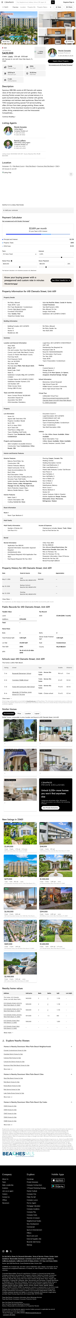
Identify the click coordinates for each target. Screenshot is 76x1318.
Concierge (30, 1179)
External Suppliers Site (34, 1239)
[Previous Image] (5, 730)
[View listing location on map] (40, 52)
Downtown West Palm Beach (45, 166)
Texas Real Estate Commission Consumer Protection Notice (19, 1299)
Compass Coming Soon (34, 1185)
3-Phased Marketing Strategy (36, 1188)
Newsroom (5, 1203)
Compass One (31, 1194)
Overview (15, 7)
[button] (2, 2)
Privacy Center (49, 1256)
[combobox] (33, 2)
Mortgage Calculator (33, 1206)
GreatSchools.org (31, 701)
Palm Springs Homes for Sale (12, 1089)
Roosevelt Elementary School (21, 673)
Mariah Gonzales (64, 51)
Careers (4, 1194)
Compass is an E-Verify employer (36, 1258)
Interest (41, 251)
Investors (5, 1188)
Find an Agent (31, 1203)
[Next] (73, 28)
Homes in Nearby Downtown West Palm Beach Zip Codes (25, 1102)
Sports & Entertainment (34, 1230)
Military (29, 1233)
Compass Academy (33, 1209)
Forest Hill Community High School (23, 687)
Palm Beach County (18, 166)
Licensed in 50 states (9, 1315)
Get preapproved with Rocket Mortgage (61, 65)
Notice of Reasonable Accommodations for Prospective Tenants (20, 1306)
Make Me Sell (31, 1197)
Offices (4, 1200)
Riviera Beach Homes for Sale (12, 1085)
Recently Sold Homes (34, 1242)
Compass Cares (32, 1215)
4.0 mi (68, 687)
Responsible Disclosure (17, 1258)
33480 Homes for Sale (10, 1121)
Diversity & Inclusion (33, 1218)
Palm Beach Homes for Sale (11, 1082)
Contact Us (6, 1197)
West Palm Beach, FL (26, 59)
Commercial (30, 1227)
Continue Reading (8, 117)
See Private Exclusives (50, 808)
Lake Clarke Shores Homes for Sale (14, 1093)
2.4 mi (68, 680)
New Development (33, 1224)
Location (23, 7)
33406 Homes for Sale (10, 1117)
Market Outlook (32, 1191)
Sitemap (29, 1245)
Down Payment (44, 261)
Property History (42, 7)
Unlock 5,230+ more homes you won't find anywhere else (54, 793)
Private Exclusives (32, 1182)
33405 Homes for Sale (10, 1106)
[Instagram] (4, 1251)
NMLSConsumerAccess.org (33, 1313)
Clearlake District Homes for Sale (13, 1054)
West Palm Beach (31, 166)
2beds (4, 56)
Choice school (48, 693)
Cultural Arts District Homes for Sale (14, 1061)
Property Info (31, 7)
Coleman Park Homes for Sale (12, 1058)
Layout (37, 713)
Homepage (5, 166)
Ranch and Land (32, 1236)
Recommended (9, 713)
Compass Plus (31, 1212)
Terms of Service (38, 1256)
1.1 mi (68, 673)
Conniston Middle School (20, 680)
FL (10, 166)
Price (19, 713)
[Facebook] (8, 1251)
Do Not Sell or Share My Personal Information (17, 1256)
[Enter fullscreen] (71, 174)
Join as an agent (7, 1191)
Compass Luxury (32, 1200)
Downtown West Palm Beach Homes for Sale (16, 1065)
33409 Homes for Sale (10, 1110)
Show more (7, 1069)
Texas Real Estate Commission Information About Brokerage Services (22, 1297)
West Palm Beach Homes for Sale (13, 1078)
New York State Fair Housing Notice (12, 1302)
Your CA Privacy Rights (49, 1261)
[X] (11, 1251)
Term (4, 251)
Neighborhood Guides (34, 1221)
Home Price (6, 261)
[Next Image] (34, 730)
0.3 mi (68, 693)
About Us (5, 1179)
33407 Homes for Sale (10, 1113)
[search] (53, 2)
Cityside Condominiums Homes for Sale (15, 1050)
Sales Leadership (7, 1185)
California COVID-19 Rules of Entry (27, 1261)
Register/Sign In (68, 2)
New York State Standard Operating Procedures (16, 1304)
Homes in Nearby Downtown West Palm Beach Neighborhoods (27, 1047)
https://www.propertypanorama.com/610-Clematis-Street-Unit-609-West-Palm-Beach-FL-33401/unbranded (57, 400)
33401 (4, 61)
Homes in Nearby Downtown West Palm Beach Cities (24, 1074)
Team (4, 1182)
